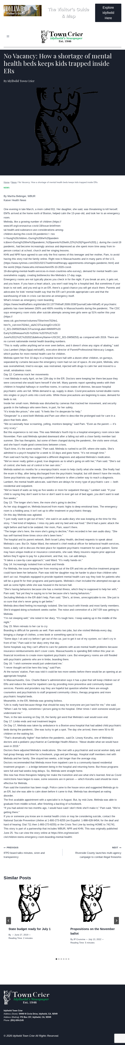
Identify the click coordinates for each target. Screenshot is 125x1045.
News (6, 188)
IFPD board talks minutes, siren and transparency (24, 852)
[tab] (56, 959)
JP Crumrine (79, 939)
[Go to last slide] (8, 920)
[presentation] (31, 903)
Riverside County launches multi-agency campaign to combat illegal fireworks (98, 852)
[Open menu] (8, 36)
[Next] (116, 920)
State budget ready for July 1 (30, 929)
